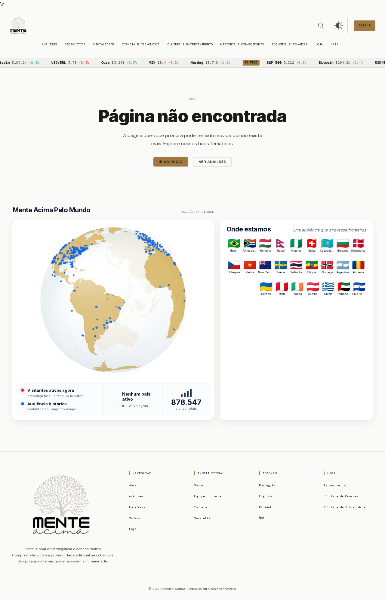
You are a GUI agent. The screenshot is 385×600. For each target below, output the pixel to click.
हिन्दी (261, 518)
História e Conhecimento (242, 44)
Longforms (137, 507)
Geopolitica (75, 44)
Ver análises (212, 161)
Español (265, 507)
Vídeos (134, 518)
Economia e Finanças (289, 44)
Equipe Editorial (208, 496)
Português (267, 485)
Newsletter (203, 518)
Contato (200, 507)
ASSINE (365, 25)
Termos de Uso (335, 485)
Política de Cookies (341, 496)
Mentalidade (104, 44)
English (265, 496)
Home (132, 485)
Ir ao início (171, 161)
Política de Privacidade (344, 507)
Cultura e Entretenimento (190, 44)
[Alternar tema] (339, 25)
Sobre (198, 485)
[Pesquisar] (321, 25)
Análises (49, 44)
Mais (334, 44)
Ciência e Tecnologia (141, 44)
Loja (319, 44)
